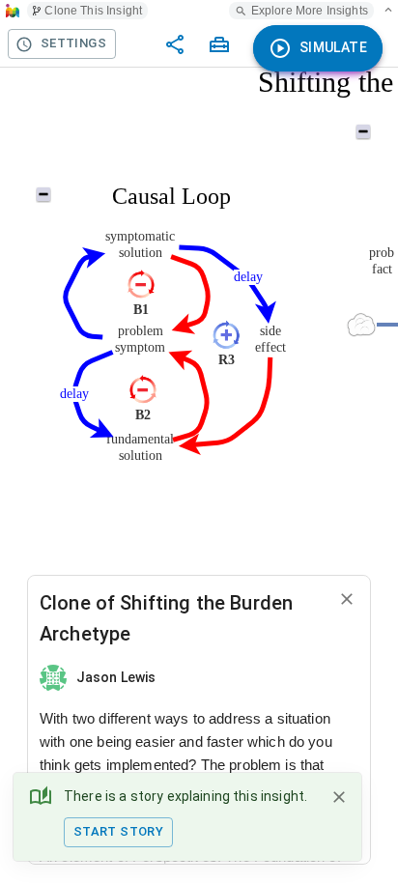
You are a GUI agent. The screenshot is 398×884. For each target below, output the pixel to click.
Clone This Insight (93, 10)
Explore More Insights (309, 10)
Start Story (118, 831)
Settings (73, 43)
